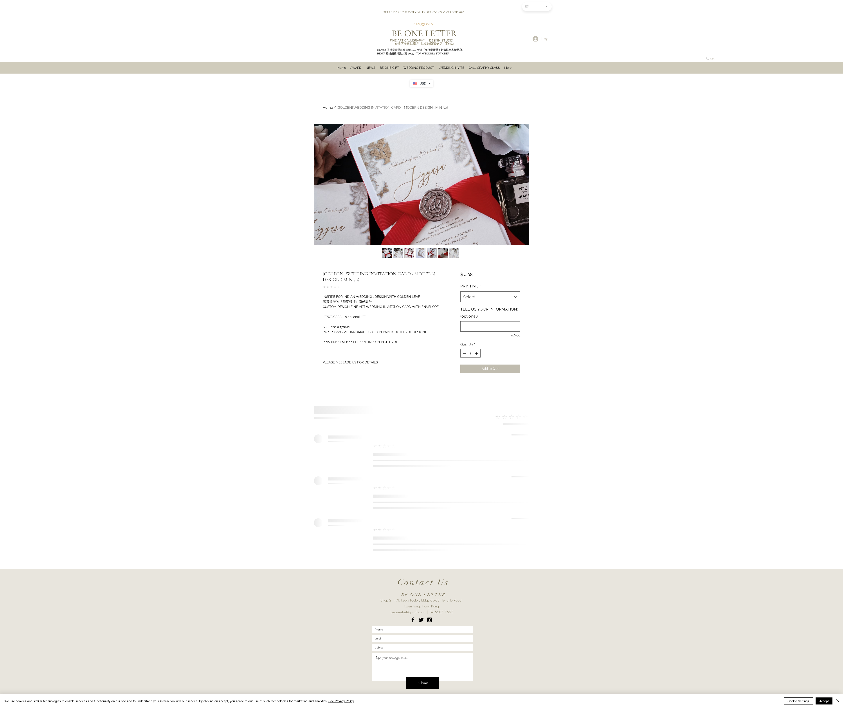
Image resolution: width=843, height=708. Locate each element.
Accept (824, 701)
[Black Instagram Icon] (429, 620)
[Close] (837, 700)
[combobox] (490, 296)
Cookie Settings (798, 701)
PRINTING (470, 286)
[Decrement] (464, 353)
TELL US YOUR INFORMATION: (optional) (489, 312)
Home (328, 107)
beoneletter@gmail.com (408, 612)
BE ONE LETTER (424, 33)
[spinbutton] (470, 353)
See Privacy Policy (341, 701)
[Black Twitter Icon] (421, 620)
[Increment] (477, 353)
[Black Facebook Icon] (413, 620)
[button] (685, 32)
